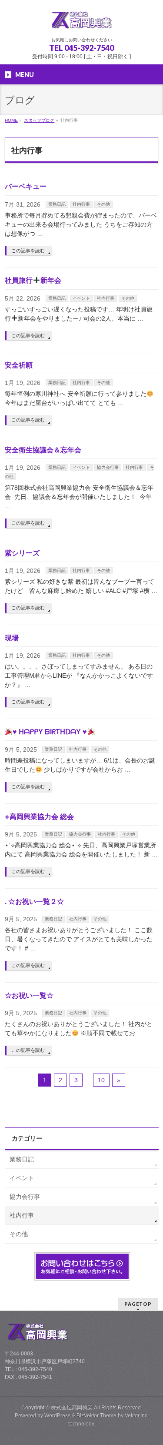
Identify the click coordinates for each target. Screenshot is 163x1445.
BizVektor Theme (96, 1415)
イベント (81, 298)
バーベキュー (26, 186)
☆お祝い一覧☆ (29, 995)
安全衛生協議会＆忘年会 (43, 450)
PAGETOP (138, 1304)
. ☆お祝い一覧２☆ (34, 901)
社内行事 (81, 204)
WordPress (57, 1415)
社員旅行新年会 (33, 280)
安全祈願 (19, 365)
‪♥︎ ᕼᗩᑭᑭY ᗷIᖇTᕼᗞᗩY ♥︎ (50, 732)
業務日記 (57, 204)
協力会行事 (108, 467)
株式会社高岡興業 (72, 1408)
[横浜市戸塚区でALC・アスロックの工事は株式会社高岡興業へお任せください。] (82, 22)
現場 (12, 638)
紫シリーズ (22, 553)
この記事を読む (28, 250)
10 (101, 1080)
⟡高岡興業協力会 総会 (39, 816)
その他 (103, 204)
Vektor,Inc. (137, 1415)
